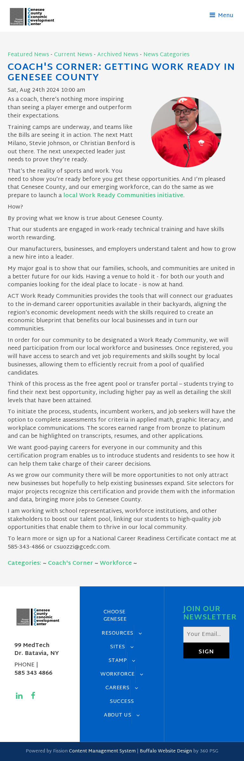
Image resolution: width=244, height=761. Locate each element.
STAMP (117, 660)
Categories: (24, 563)
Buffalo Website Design (166, 751)
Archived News (117, 55)
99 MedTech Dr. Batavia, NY (36, 649)
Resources (117, 633)
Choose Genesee (115, 615)
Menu (224, 15)
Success (122, 701)
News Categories (166, 55)
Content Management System (102, 751)
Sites (117, 647)
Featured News (28, 55)
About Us (117, 715)
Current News (73, 55)
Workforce (116, 563)
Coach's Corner (70, 563)
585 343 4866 (33, 673)
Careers (117, 688)
